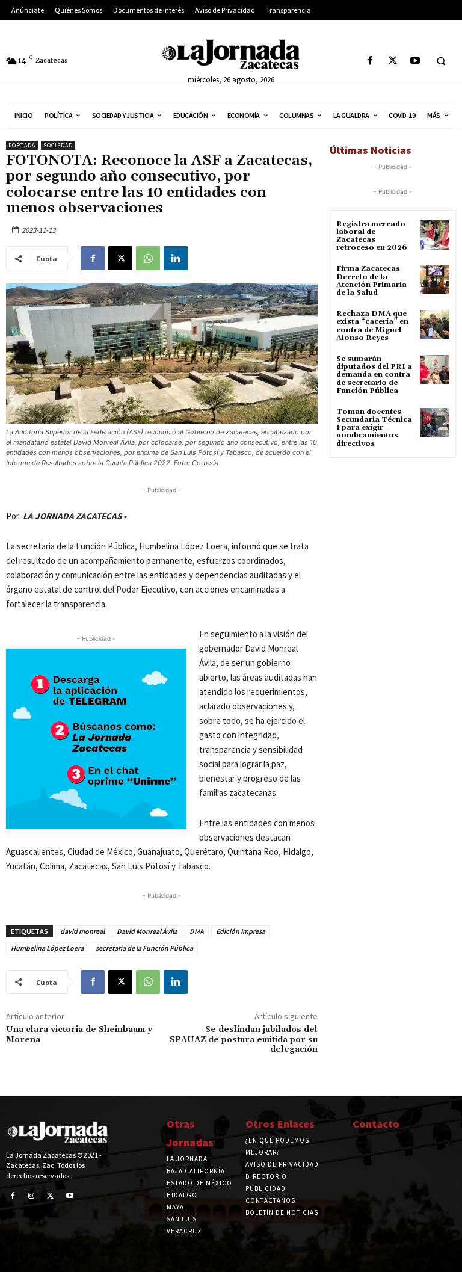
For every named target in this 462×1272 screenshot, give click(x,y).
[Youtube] (415, 61)
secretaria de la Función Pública (144, 947)
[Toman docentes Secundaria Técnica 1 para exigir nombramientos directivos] (434, 422)
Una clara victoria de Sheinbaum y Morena (79, 1034)
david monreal (82, 931)
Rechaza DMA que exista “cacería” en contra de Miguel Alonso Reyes (372, 325)
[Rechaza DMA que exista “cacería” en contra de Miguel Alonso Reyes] (434, 324)
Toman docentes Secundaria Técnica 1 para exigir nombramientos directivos (374, 427)
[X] (392, 61)
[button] (441, 61)
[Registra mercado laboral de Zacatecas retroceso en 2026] (434, 235)
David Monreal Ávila (147, 931)
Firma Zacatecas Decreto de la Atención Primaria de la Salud (371, 280)
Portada (21, 145)
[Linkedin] (176, 258)
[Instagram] (31, 1196)
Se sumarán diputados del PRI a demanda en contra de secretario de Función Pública (374, 374)
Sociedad (58, 145)
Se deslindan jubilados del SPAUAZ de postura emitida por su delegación (244, 1039)
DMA (196, 931)
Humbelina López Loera (47, 947)
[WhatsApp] (148, 258)
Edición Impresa (240, 931)
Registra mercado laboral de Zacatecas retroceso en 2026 (371, 236)
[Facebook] (370, 61)
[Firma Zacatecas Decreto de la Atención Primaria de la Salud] (434, 279)
